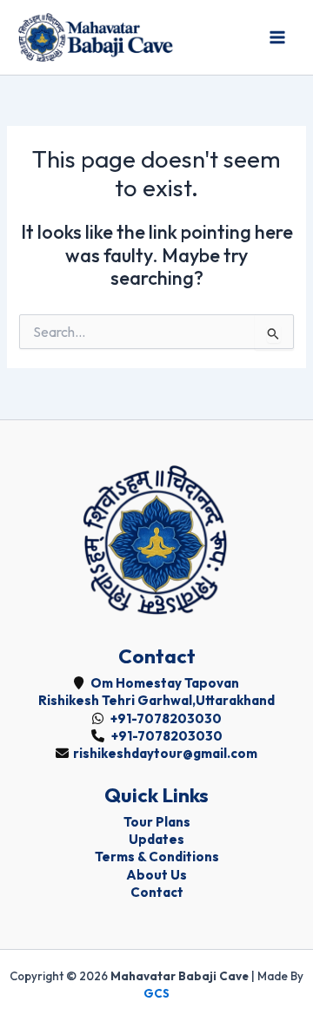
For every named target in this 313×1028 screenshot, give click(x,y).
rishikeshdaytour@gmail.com (165, 753)
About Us (156, 875)
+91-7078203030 (165, 718)
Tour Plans (156, 822)
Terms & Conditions (157, 856)
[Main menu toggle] (277, 37)
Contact (156, 892)
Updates (156, 839)
